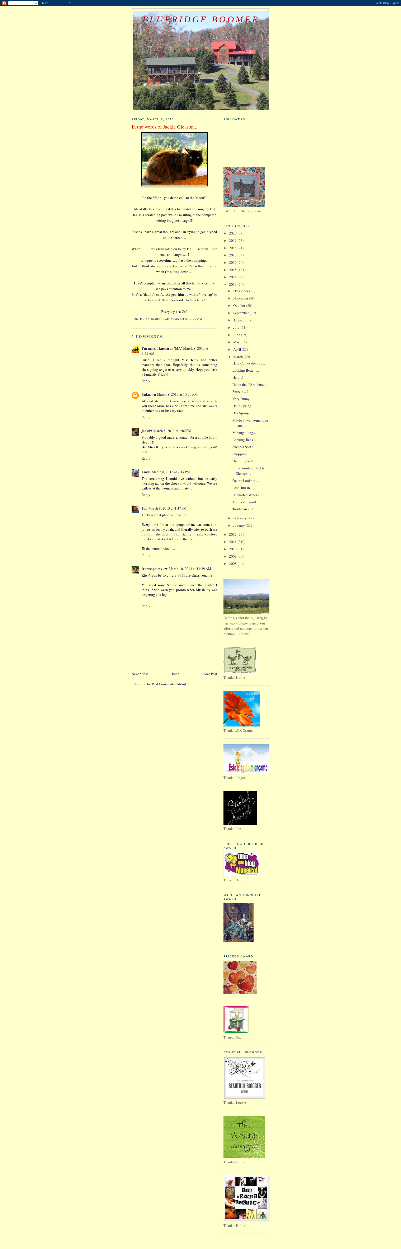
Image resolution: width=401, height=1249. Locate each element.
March (238, 356)
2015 (233, 269)
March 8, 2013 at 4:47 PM (167, 508)
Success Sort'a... (244, 446)
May (237, 342)
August (239, 320)
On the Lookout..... (246, 480)
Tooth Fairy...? (242, 509)
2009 (233, 556)
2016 (233, 262)
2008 (233, 563)
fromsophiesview (155, 568)
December (241, 290)
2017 (233, 255)
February (240, 518)
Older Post (209, 673)
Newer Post (140, 673)
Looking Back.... (244, 439)
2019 (233, 240)
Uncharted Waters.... (247, 494)
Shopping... (240, 453)
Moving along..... (244, 432)
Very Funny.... (242, 398)
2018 (233, 247)
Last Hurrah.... (242, 487)
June (237, 334)
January (239, 525)
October (239, 305)
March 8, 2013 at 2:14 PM (171, 471)
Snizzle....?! (241, 391)
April (237, 349)
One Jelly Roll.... (244, 461)
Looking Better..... (245, 370)
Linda (146, 471)
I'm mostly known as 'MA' (162, 348)
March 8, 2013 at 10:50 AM (177, 394)
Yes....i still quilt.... (246, 502)
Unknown (149, 394)
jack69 (147, 430)
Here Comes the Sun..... (249, 363)
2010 (233, 549)
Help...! (237, 377)
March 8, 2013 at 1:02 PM (172, 430)
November (241, 298)
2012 (233, 534)
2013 (233, 284)
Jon (144, 508)
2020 (233, 233)
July (236, 327)
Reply (146, 380)
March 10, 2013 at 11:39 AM (190, 568)
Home (174, 673)
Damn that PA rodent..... (249, 384)
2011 (233, 541)
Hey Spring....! (243, 412)
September (241, 312)
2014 (233, 277)
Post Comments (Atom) (169, 684)
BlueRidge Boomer (200, 19)
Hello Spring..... (243, 405)
